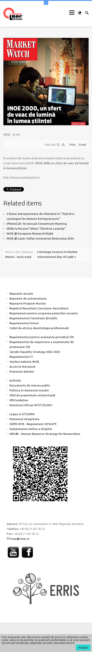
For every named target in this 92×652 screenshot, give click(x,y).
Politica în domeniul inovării (29, 390)
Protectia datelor (21, 371)
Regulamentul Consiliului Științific (33, 318)
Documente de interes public (29, 385)
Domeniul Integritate (24, 419)
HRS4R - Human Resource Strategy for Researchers (44, 433)
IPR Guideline (18, 400)
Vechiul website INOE (24, 361)
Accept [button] (83, 647)
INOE (6, 134)
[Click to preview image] (46, 81)
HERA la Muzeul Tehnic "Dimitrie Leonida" (36, 228)
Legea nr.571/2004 (21, 414)
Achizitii (15, 380)
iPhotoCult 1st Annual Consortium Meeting (36, 223)
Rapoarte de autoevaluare (28, 298)
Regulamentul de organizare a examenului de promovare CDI (41, 344)
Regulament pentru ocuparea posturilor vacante (43, 313)
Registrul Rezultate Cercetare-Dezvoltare (39, 308)
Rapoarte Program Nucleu (27, 303)
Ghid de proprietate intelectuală (32, 395)
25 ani (16, 134)
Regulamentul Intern (24, 323)
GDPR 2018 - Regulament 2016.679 (32, 423)
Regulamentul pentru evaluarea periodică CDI (41, 337)
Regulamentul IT (21, 356)
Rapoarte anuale (21, 293)
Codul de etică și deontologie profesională (39, 328)
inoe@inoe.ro (19, 538)
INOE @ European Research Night (29, 233)
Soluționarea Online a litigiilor (30, 428)
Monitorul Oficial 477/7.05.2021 (30, 405)
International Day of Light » (56, 256)
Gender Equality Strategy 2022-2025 (34, 351)
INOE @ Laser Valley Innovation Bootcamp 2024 (39, 238)
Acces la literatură (22, 366)
